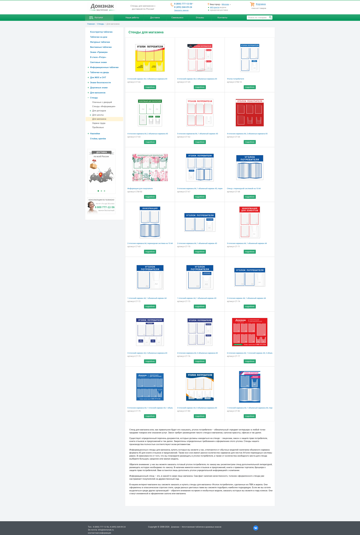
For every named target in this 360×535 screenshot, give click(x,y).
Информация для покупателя (140, 188)
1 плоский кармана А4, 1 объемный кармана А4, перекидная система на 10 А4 (260, 408)
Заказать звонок (181, 10)
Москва (225, 4)
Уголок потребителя (235, 79)
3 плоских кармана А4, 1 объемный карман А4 (247, 243)
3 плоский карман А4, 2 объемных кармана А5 (147, 79)
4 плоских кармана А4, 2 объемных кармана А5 (147, 134)
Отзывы (200, 17)
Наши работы (132, 17)
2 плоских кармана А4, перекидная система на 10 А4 (150, 243)
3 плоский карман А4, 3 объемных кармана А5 (197, 408)
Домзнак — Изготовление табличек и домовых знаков (196, 527)
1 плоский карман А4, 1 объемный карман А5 (196, 298)
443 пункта (214, 7)
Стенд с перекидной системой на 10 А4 (244, 188)
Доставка (155, 17)
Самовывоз (177, 17)
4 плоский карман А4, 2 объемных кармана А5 (197, 79)
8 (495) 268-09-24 (183, 7)
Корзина (261, 4)
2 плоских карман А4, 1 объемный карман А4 (246, 298)
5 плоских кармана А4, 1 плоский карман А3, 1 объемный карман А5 (156, 408)
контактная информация (99, 533)
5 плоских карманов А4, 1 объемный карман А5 (197, 134)
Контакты (222, 17)
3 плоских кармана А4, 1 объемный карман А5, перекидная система (206, 188)
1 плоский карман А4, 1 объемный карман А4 (146, 298)
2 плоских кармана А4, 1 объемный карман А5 (197, 243)
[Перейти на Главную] (102, 7)
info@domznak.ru (106, 530)
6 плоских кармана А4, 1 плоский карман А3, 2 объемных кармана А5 (257, 353)
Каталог (99, 17)
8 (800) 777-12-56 (183, 4)
